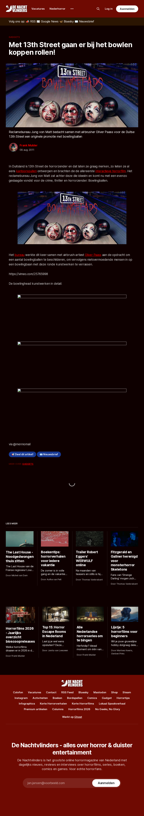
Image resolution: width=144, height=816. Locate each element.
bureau (19, 255)
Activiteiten (40, 698)
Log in (109, 8)
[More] (72, 9)
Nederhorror (57, 8)
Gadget (107, 698)
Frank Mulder (29, 145)
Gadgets (14, 37)
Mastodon (99, 692)
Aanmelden (127, 9)
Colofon (18, 692)
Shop (114, 692)
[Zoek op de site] (98, 9)
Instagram (21, 698)
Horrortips (123, 698)
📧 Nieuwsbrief (49, 454)
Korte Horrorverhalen (53, 703)
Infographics (27, 703)
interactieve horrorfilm (111, 171)
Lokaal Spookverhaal (112, 703)
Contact (51, 692)
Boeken (57, 698)
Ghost (78, 717)
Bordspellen (74, 698)
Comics (92, 698)
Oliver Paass (93, 255)
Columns (57, 709)
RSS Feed (67, 692)
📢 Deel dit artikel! (22, 454)
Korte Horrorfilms (83, 703)
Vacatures (38, 8)
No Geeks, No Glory (107, 709)
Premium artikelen (35, 709)
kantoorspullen (26, 171)
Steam (127, 692)
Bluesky (83, 692)
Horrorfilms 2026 (79, 709)
